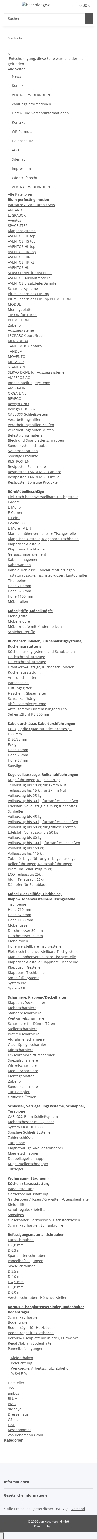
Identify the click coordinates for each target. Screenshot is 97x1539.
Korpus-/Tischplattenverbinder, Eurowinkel (44, 1338)
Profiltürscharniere (23, 1034)
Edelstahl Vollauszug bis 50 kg (33, 832)
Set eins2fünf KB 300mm (28, 714)
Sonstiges (16, 1214)
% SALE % (18, 1373)
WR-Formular (23, 131)
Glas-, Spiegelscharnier (27, 1044)
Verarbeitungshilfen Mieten (31, 430)
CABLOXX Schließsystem (28, 414)
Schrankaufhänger (23, 698)
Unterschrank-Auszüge (27, 662)
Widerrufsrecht (24, 177)
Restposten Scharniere (27, 466)
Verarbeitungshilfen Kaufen (31, 424)
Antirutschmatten (22, 677)
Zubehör (15, 325)
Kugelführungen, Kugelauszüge (34, 779)
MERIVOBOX (18, 340)
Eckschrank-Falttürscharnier (31, 1055)
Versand (78, 1508)
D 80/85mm (17, 739)
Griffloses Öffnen (22, 1097)
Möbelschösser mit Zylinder (31, 1121)
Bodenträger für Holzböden (31, 1327)
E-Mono (14, 507)
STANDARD (17, 367)
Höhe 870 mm (19, 591)
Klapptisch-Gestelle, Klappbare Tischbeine (43, 538)
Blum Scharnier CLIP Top (28, 293)
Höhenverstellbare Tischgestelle (34, 946)
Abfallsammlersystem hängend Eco (37, 709)
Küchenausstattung (24, 672)
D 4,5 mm (16, 1281)
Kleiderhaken (21, 1357)
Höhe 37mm (18, 760)
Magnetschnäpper (23, 1153)
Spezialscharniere (23, 1060)
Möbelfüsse (17, 925)
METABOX (16, 361)
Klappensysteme (22, 230)
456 (11, 1388)
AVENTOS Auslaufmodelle (29, 278)
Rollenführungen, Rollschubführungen (40, 863)
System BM (17, 983)
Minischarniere (20, 1049)
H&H (11, 1424)
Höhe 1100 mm (20, 596)
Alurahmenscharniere (26, 1039)
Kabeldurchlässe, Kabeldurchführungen (41, 570)
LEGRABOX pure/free (25, 335)
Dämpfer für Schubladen (28, 884)
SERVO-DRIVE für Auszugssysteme (36, 372)
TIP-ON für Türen (22, 314)
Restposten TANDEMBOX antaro (34, 471)
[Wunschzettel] (72, 5)
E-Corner (15, 512)
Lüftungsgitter (20, 688)
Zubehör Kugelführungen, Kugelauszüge (42, 858)
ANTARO (15, 210)
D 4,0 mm (16, 1276)
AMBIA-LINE (18, 388)
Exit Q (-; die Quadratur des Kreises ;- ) (40, 728)
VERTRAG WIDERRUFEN (31, 94)
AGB (15, 150)
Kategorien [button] (14, 1440)
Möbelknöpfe (19, 621)
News (16, 76)
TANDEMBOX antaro (25, 346)
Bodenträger (18, 1322)
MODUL (14, 304)
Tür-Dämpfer (19, 1091)
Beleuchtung (21, 1363)
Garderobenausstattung (28, 1194)
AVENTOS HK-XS (21, 262)
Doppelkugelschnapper (27, 1158)
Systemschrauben (23, 450)
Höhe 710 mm (19, 585)
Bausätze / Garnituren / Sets (31, 204)
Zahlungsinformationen (31, 104)
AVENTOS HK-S (20, 257)
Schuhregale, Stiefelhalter (29, 1209)
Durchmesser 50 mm (25, 935)
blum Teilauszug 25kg (26, 879)
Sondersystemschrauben (28, 445)
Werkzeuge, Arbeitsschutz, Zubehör (40, 1368)
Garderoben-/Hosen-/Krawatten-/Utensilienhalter (49, 1199)
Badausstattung (21, 1188)
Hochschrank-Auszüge (26, 656)
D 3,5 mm (16, 1271)
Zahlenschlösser (21, 1137)
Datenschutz (22, 140)
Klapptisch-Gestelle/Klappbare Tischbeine (43, 962)
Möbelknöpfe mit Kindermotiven (35, 626)
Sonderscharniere (23, 1086)
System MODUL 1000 (25, 1127)
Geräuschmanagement (27, 554)
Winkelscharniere (22, 1065)
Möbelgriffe (17, 616)
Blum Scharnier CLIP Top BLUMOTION (39, 299)
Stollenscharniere (22, 1028)
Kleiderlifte (17, 1204)
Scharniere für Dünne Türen (31, 1023)
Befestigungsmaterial (26, 435)
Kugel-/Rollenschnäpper (28, 1163)
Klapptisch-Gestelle (24, 544)
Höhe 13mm (18, 749)
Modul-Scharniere (23, 1070)
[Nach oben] (2, 1535)
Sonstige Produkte (23, 456)
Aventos (14, 220)
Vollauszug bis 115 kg (26, 853)
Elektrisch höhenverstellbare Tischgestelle (43, 496)
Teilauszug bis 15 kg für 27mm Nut (37, 790)
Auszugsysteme (21, 330)
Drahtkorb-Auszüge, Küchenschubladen (41, 667)
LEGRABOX (17, 215)
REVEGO (14, 398)
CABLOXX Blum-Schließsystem (33, 1116)
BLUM (13, 1398)
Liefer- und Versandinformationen (40, 113)
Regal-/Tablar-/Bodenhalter (30, 1343)
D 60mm (15, 734)
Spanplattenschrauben (27, 1255)
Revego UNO (18, 403)
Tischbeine (17, 580)
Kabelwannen (19, 564)
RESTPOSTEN (19, 461)
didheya (14, 1409)
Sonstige (15, 765)
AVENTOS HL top (21, 246)
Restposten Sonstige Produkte (33, 482)
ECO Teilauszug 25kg (25, 874)
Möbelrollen (18, 601)
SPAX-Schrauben (22, 1266)
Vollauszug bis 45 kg (25, 816)
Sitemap (19, 159)
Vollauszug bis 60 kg (25, 837)
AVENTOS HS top (22, 241)
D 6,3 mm (16, 1250)
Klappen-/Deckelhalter (26, 1002)
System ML (17, 988)
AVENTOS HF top (21, 236)
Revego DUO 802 (22, 409)
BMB (12, 1403)
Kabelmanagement (24, 559)
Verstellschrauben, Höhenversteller (37, 1297)
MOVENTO (16, 356)
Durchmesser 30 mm (25, 930)
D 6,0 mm (16, 1245)
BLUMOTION (18, 320)
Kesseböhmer (19, 1430)
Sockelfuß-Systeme (23, 977)
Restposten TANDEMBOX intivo (33, 477)
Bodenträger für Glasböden (31, 1332)
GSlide (13, 1419)
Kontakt (18, 85)
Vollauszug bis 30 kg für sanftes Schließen (43, 800)
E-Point (14, 517)
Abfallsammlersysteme (27, 703)
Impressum (21, 168)
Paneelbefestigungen (25, 1260)
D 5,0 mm (16, 1287)
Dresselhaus (18, 1414)
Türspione (16, 1142)
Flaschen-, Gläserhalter (27, 693)
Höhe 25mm (18, 755)
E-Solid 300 (17, 523)
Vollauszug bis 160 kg (26, 848)
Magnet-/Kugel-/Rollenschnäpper (35, 1148)
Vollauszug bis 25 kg (25, 795)
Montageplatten (21, 309)
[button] (67, 5)
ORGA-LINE (17, 393)
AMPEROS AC (19, 377)
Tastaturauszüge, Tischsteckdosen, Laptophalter (48, 575)
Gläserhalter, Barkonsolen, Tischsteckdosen (44, 1220)
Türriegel (15, 1169)
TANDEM (15, 351)
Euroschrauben (21, 1239)
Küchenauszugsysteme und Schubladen (41, 651)
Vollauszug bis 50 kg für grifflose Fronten (42, 827)
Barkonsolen (18, 682)
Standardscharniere (24, 1013)
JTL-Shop (57, 1526)
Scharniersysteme (23, 288)
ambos (13, 1393)
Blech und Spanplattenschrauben (36, 440)
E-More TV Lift (19, 528)
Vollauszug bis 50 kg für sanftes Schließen (43, 821)
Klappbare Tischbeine (26, 549)
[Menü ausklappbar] (10, 5)
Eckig (12, 744)
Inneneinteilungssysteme (29, 382)
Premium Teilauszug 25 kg (30, 869)
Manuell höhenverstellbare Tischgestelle (42, 533)
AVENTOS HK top (22, 251)
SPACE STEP (17, 225)
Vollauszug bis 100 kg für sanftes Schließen (44, 842)
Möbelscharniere (22, 1007)
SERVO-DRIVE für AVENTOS (30, 272)
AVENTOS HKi (19, 267)
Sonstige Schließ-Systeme (29, 1132)
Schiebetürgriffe (21, 631)
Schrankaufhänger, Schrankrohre (35, 1225)
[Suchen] (89, 18)
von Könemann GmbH (26, 1435)
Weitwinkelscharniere (26, 1018)
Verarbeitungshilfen (24, 419)
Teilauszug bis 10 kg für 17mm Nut (37, 785)
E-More (14, 502)
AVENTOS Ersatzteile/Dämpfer (33, 283)
